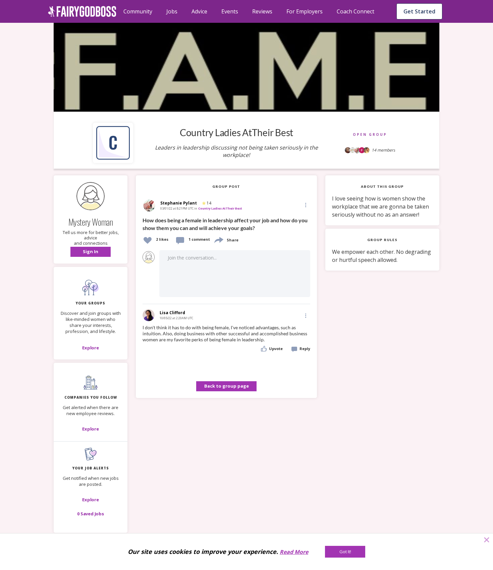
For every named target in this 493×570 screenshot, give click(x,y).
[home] (82, 11)
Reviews (262, 11)
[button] (90, 252)
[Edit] (305, 205)
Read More (294, 552)
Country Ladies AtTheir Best (220, 208)
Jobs (171, 11)
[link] (226, 223)
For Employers (304, 11)
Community (137, 11)
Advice (199, 11)
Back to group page (226, 386)
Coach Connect (355, 11)
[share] (218, 239)
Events (229, 11)
